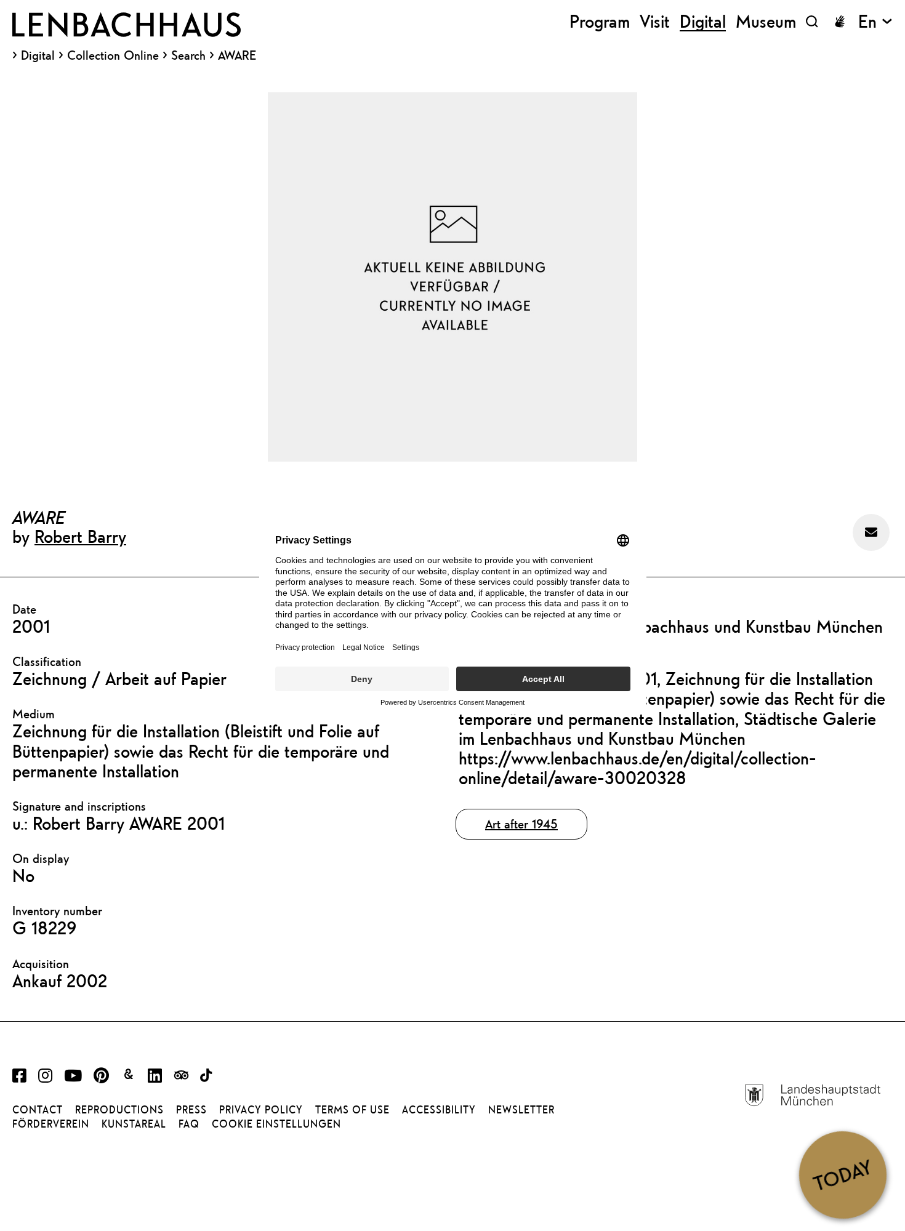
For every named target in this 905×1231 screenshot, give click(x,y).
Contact (37, 1109)
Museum (766, 21)
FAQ (189, 1123)
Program (599, 21)
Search (188, 55)
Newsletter (521, 1109)
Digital (38, 55)
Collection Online (113, 55)
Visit (655, 21)
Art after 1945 (521, 824)
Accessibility (439, 1109)
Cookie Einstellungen (276, 1123)
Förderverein (50, 1123)
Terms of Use (352, 1109)
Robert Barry (80, 536)
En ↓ (875, 21)
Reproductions (119, 1109)
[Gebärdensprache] (839, 21)
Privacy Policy (261, 1109)
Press (191, 1109)
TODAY (842, 1174)
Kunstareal (134, 1123)
